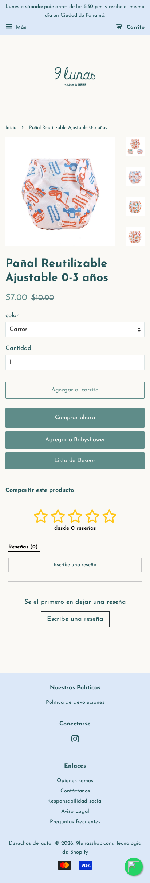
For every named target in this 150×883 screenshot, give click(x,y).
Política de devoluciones (75, 702)
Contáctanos (75, 791)
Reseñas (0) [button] (24, 547)
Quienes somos (75, 781)
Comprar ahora (75, 418)
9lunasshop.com (94, 843)
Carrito (135, 27)
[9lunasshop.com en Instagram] (75, 741)
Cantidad (18, 348)
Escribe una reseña (75, 619)
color (12, 315)
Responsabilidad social (75, 801)
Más (20, 27)
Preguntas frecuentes (75, 822)
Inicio (10, 127)
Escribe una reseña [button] (75, 565)
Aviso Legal (75, 811)
